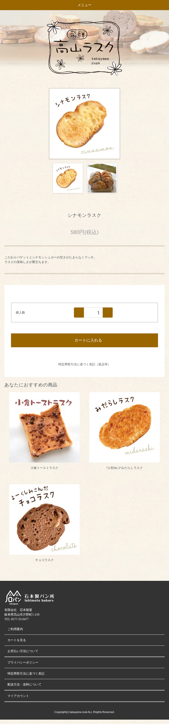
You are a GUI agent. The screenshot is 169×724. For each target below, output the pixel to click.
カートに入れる (88, 340)
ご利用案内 (15, 629)
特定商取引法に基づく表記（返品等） (84, 364)
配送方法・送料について (24, 684)
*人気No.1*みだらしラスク (124, 468)
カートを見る (16, 640)
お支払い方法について (22, 651)
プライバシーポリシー (22, 662)
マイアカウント (18, 696)
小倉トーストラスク (44, 468)
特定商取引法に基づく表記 (25, 673)
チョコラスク (44, 560)
